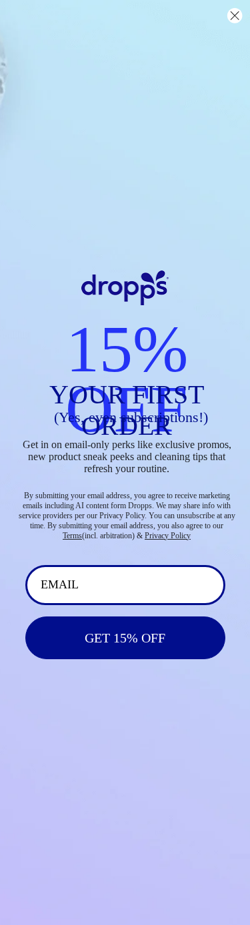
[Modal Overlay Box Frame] (125, 462)
